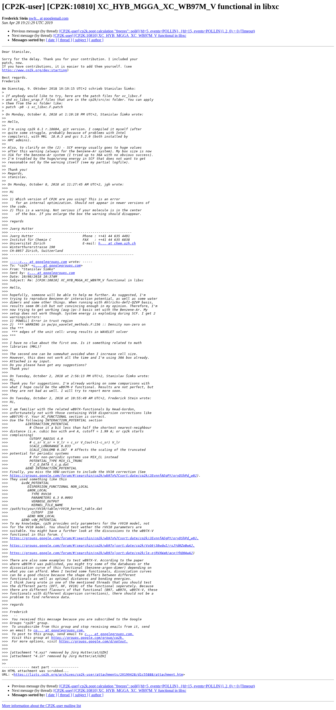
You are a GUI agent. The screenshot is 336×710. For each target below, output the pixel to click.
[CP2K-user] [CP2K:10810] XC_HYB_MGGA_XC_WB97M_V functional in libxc (119, 35)
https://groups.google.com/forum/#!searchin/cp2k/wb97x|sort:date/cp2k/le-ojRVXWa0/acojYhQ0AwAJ (101, 553)
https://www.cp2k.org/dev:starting (34, 70)
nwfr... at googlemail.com (48, 18)
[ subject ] (80, 40)
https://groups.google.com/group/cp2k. (87, 637)
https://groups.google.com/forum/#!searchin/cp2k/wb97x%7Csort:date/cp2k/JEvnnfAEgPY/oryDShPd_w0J (103, 475)
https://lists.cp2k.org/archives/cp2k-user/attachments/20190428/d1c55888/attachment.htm (98, 674)
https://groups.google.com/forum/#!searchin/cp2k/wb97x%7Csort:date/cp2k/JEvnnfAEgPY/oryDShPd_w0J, (104, 538)
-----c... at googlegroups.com (38, 262)
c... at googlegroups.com (57, 265)
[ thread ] (65, 40)
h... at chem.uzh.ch (117, 243)
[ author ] (96, 40)
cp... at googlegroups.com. (59, 630)
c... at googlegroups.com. (109, 634)
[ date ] (51, 40)
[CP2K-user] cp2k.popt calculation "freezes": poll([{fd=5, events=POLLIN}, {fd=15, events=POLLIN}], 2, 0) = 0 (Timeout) (157, 31)
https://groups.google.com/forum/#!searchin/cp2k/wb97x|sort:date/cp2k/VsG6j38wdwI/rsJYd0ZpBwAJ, (102, 545)
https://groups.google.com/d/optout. (93, 641)
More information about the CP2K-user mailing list (41, 706)
